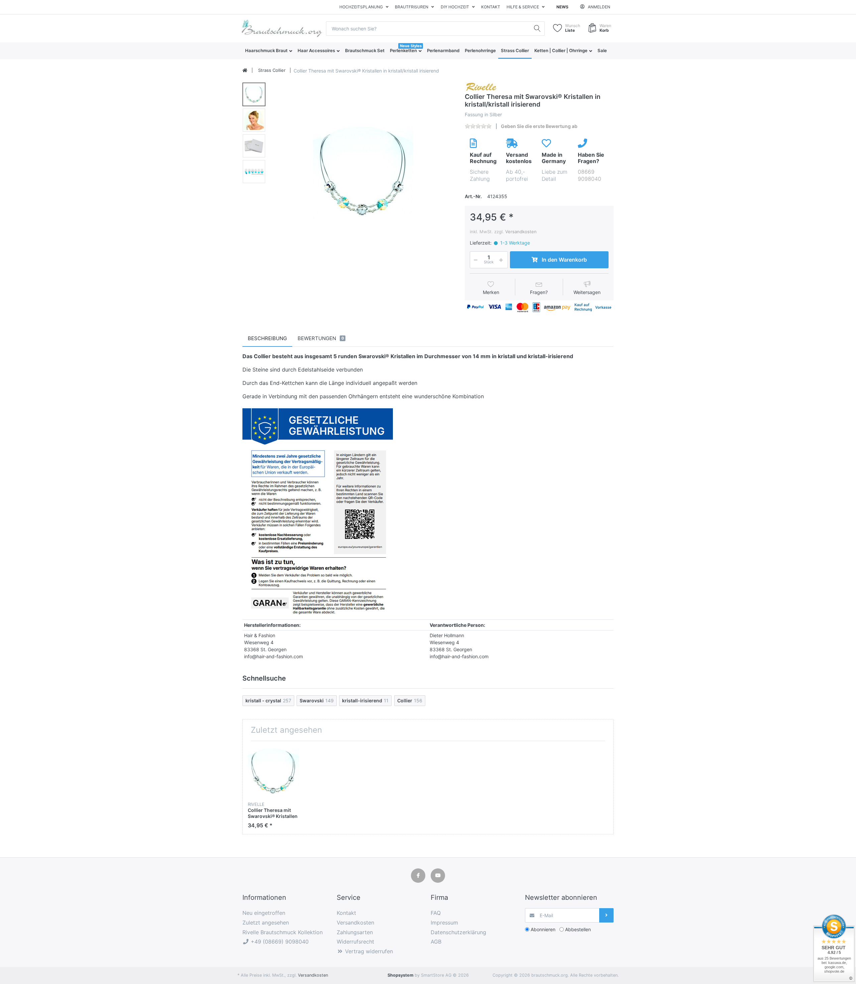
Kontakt (490, 6)
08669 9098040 (589, 175)
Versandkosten (521, 231)
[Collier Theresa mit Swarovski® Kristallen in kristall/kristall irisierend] (363, 173)
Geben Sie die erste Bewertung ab (539, 126)
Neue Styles (411, 45)
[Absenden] (606, 915)
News (562, 6)
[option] (363, 173)
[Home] (244, 70)
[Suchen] (537, 28)
